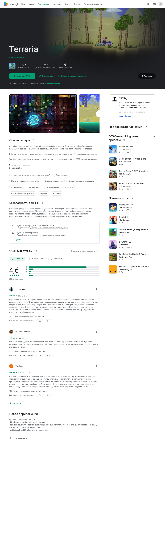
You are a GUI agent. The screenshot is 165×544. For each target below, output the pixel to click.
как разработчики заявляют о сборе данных (48, 235)
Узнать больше (53, 83)
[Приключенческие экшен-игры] (25, 181)
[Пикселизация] (34, 187)
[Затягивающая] (52, 187)
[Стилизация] (16, 187)
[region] (45, 66)
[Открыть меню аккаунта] (161, 4)
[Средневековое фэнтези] (22, 193)
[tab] (31, 4)
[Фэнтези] (69, 187)
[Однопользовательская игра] (81, 181)
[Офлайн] (43, 193)
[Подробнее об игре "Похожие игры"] (132, 198)
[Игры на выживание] (54, 181)
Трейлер (146, 76)
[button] (43, 113)
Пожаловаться (18, 438)
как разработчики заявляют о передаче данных (49, 228)
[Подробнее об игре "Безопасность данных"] (42, 203)
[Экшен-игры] (61, 175)
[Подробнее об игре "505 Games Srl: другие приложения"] (154, 136)
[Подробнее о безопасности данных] (18, 240)
